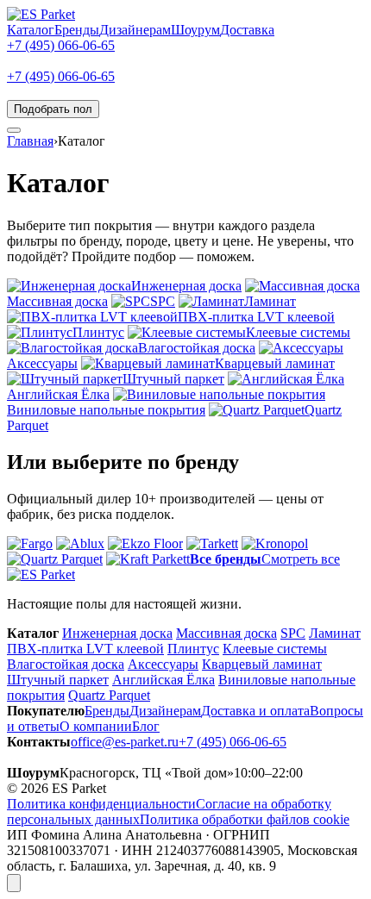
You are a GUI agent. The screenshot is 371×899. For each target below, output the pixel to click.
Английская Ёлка (163, 679)
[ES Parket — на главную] (41, 14)
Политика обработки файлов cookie (244, 819)
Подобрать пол (53, 109)
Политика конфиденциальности (101, 803)
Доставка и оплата (255, 710)
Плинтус (193, 648)
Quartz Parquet (109, 695)
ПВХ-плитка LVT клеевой (85, 648)
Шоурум (195, 29)
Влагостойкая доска (65, 664)
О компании (96, 726)
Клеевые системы (275, 648)
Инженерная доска (117, 633)
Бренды (76, 29)
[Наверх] (14, 883)
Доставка (247, 29)
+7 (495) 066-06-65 (61, 45)
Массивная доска (226, 633)
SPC (292, 633)
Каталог (30, 29)
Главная (30, 141)
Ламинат (335, 633)
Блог (146, 726)
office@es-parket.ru (125, 741)
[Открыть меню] (14, 130)
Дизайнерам (135, 29)
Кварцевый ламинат (262, 664)
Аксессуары (163, 664)
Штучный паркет (58, 679)
